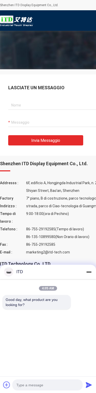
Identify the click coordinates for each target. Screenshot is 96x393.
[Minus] (89, 272)
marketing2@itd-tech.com (48, 252)
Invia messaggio (45, 140)
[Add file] (6, 384)
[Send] (89, 384)
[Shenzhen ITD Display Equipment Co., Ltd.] (16, 20)
